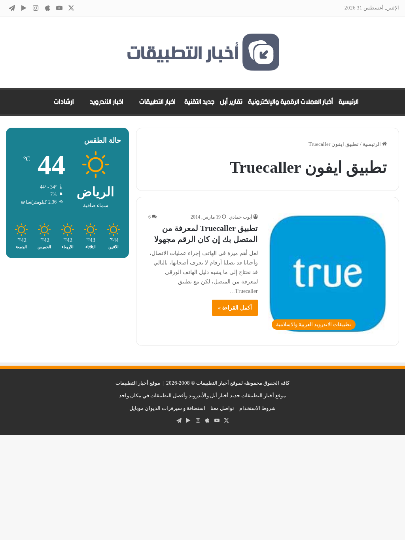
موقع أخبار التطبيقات (137, 383)
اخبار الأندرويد (106, 102)
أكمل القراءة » (235, 308)
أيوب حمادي (240, 217)
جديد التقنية (199, 102)
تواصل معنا (222, 408)
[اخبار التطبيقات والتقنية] (202, 52)
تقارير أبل (231, 102)
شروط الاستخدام (257, 408)
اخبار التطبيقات (157, 102)
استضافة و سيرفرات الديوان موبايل (167, 408)
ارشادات (64, 102)
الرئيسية (349, 102)
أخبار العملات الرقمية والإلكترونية (290, 102)
